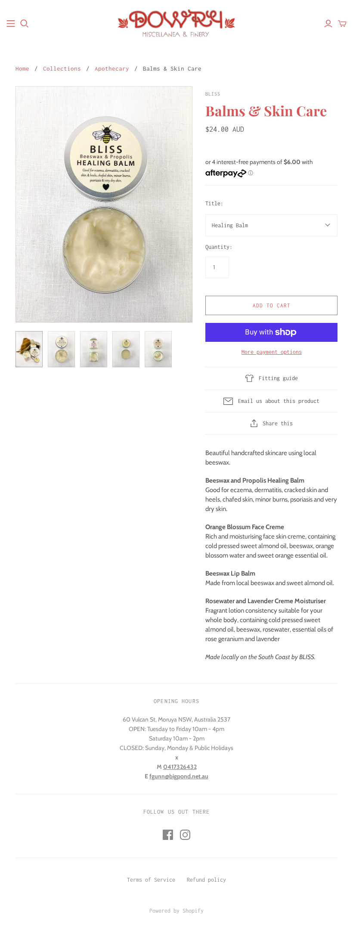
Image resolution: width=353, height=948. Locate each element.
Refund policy (206, 880)
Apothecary (112, 68)
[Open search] (24, 23)
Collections (62, 68)
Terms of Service (151, 880)
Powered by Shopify (176, 911)
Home (22, 68)
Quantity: (218, 247)
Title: (214, 203)
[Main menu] (10, 23)
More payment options (272, 352)
